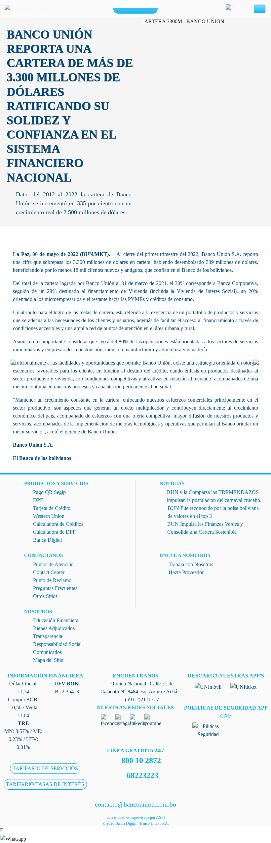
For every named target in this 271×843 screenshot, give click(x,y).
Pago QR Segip (49, 492)
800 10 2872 (141, 760)
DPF (38, 500)
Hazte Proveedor (186, 572)
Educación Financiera (55, 620)
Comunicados (47, 652)
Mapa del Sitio (48, 660)
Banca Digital (47, 540)
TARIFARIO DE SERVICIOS (45, 768)
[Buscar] (146, 4)
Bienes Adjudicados (54, 628)
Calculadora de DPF (54, 532)
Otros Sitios (45, 596)
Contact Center (48, 572)
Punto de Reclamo (52, 580)
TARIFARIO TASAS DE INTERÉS (45, 784)
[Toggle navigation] (260, 9)
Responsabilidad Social (57, 644)
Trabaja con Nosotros (191, 564)
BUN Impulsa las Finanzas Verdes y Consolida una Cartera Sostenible (205, 528)
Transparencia (47, 636)
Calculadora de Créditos (58, 524)
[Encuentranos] (124, 4)
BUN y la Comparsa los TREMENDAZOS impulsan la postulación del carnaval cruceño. (214, 496)
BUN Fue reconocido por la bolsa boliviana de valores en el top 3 (213, 512)
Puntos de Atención (53, 564)
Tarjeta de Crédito (51, 508)
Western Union (48, 516)
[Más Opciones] (135, 11)
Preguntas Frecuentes (55, 588)
